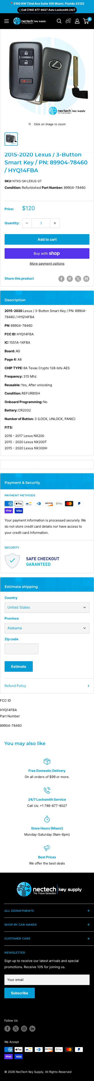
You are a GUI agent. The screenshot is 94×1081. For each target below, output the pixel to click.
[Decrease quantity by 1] (26, 223)
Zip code (11, 639)
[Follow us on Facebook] (7, 1029)
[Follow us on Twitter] (16, 1029)
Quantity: (12, 223)
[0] (86, 21)
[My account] (68, 21)
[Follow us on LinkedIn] (32, 1029)
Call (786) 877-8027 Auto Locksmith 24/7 (48, 9)
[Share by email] (86, 278)
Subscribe (19, 993)
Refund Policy (15, 686)
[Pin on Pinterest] (70, 278)
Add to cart (47, 239)
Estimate (18, 666)
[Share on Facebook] (61, 278)
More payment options (47, 263)
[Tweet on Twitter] (78, 278)
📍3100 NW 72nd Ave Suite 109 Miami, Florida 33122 (47, 3)
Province (12, 618)
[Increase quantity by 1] (54, 223)
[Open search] (59, 21)
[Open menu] (6, 21)
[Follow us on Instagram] (24, 1029)
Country (11, 598)
